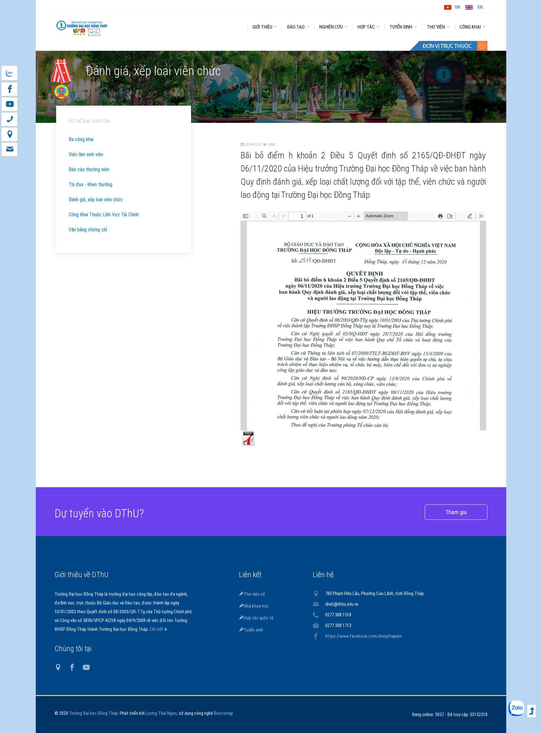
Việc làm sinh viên (86, 154)
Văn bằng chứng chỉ (88, 230)
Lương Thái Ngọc (161, 713)
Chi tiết (157, 629)
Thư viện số (254, 594)
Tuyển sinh (253, 630)
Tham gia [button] (456, 512)
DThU (112, 26)
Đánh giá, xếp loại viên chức (96, 200)
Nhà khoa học (256, 606)
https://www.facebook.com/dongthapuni (363, 636)
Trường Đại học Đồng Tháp (93, 713)
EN (480, 7)
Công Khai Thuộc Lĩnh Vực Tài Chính (104, 215)
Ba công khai (81, 139)
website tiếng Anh (9, 73)
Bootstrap (223, 713)
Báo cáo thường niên (89, 169)
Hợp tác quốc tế (259, 618)
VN (457, 7)
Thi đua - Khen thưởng (90, 184)
